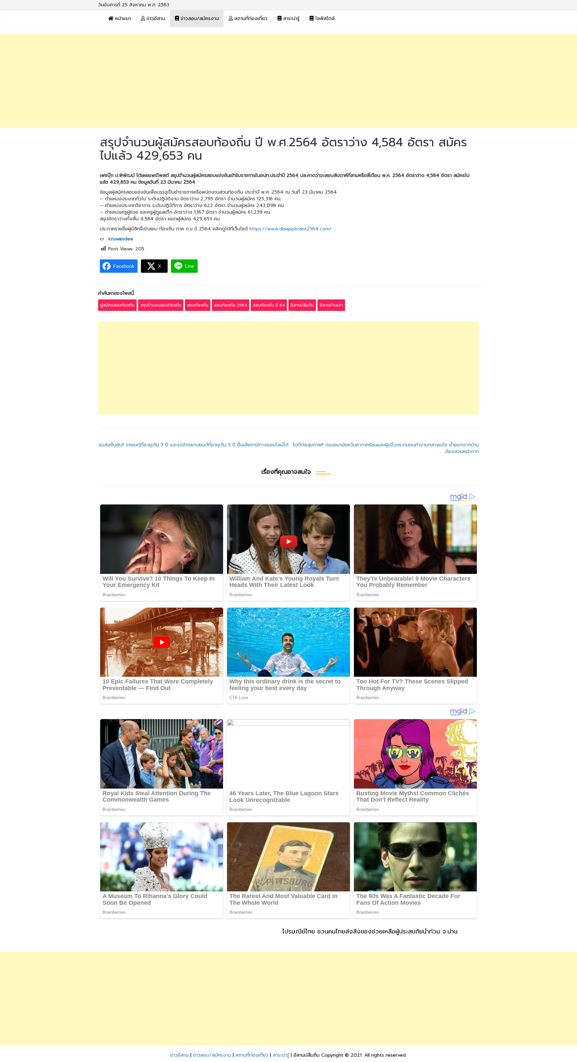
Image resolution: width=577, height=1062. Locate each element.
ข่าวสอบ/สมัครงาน (199, 18)
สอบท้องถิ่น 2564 (230, 305)
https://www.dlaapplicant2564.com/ (290, 228)
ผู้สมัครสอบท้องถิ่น (117, 305)
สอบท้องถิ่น (197, 305)
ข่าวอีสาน (155, 18)
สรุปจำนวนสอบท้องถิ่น (160, 305)
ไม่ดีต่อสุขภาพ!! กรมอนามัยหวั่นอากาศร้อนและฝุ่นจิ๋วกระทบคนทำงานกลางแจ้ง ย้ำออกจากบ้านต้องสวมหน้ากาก (386, 448)
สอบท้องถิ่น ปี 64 (269, 305)
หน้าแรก (122, 18)
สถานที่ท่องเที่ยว (250, 18)
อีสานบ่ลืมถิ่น (302, 305)
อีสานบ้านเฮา (331, 305)
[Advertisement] (288, 81)
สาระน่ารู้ (290, 18)
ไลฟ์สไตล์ (324, 18)
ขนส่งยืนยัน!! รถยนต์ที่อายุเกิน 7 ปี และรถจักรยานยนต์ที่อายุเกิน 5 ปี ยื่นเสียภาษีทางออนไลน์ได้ (193, 444)
